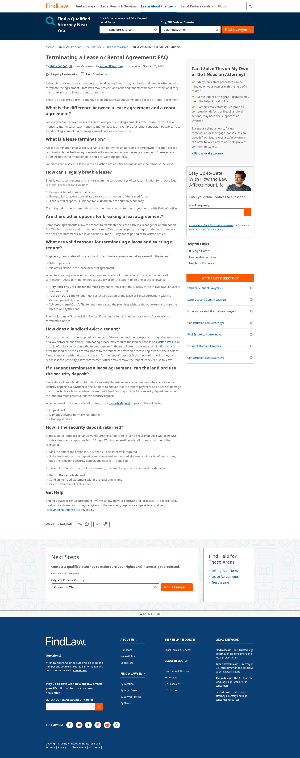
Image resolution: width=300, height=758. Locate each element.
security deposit (119, 403)
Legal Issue (107, 22)
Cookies (93, 747)
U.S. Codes (171, 690)
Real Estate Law (93, 47)
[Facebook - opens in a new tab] (69, 725)
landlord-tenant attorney (69, 510)
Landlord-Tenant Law (202, 257)
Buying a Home (199, 251)
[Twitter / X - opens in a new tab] (88, 725)
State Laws (171, 677)
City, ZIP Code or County (177, 22)
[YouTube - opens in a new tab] (79, 725)
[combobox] (129, 29)
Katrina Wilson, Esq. (111, 66)
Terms (49, 747)
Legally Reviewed (63, 74)
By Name (125, 703)
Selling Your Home (225, 570)
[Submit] (247, 212)
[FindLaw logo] (59, 6)
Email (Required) (199, 205)
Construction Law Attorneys (205, 323)
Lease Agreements (225, 576)
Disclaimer (78, 747)
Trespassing (220, 582)
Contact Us (126, 662)
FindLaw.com (223, 650)
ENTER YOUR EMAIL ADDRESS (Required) (70, 699)
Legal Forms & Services (178, 650)
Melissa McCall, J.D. (60, 66)
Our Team (126, 650)
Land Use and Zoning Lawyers (207, 300)
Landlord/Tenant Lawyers (204, 288)
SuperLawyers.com (227, 664)
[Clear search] (155, 29)
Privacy (62, 747)
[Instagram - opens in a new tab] (97, 725)
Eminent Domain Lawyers (204, 346)
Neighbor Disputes (201, 263)
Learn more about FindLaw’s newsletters (211, 225)
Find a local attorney (208, 153)
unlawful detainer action (66, 346)
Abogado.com (224, 678)
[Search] (250, 6)
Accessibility (127, 656)
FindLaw (50, 47)
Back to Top (152, 613)
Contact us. (80, 670)
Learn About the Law (177, 671)
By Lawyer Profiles (130, 696)
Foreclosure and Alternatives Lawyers (211, 311)
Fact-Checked (95, 74)
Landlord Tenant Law (117, 47)
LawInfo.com (223, 692)
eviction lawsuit (166, 342)
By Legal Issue (128, 690)
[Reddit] (107, 725)
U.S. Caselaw (172, 684)
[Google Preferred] (116, 725)
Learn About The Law (70, 47)
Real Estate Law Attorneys (204, 334)
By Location (127, 684)
